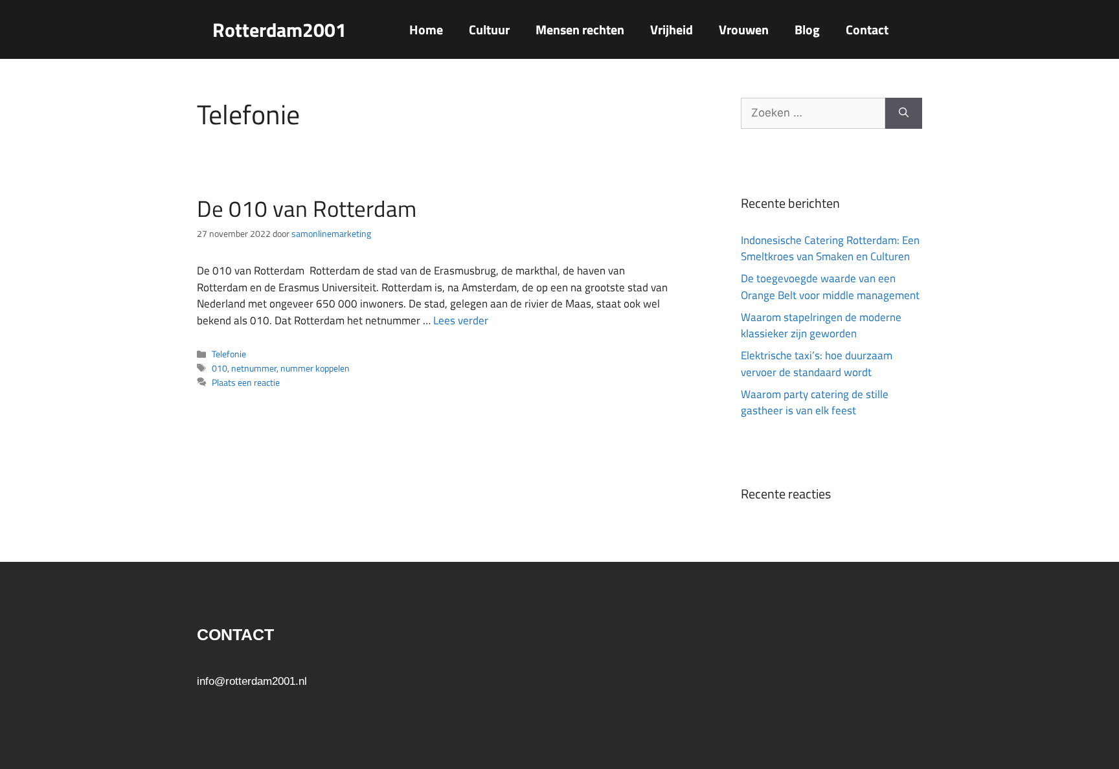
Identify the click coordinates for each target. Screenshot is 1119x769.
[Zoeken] (903, 113)
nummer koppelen (315, 368)
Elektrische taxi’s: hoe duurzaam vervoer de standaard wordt (816, 364)
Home (426, 29)
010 (219, 368)
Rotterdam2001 (279, 30)
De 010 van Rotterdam (306, 208)
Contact (867, 29)
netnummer (254, 368)
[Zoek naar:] (813, 113)
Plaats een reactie (246, 382)
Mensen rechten (580, 29)
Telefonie (229, 354)
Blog (807, 29)
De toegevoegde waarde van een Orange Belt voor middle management (830, 287)
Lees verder (460, 320)
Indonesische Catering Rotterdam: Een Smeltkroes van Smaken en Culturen (830, 248)
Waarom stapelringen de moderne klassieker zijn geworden (821, 325)
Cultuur (489, 29)
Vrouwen (744, 29)
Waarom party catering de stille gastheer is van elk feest (814, 402)
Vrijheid (671, 29)
